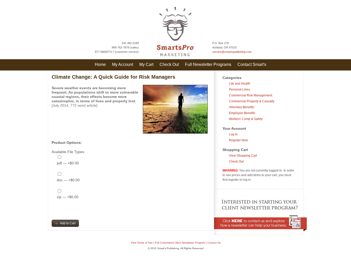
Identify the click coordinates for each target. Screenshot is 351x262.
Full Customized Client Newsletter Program (180, 242)
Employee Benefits (242, 113)
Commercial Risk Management (250, 95)
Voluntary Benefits (241, 107)
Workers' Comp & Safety (246, 119)
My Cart (146, 64)
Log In (233, 134)
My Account (122, 64)
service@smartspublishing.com (232, 51)
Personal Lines (239, 89)
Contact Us (213, 242)
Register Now (238, 140)
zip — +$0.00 (67, 197)
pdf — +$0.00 (68, 163)
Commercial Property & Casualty (251, 101)
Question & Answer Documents (183, 259)
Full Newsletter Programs (208, 64)
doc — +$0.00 (68, 180)
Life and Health (239, 83)
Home (100, 64)
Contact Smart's (251, 64)
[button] (65, 223)
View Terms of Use (142, 242)
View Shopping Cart (243, 155)
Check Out (169, 64)
